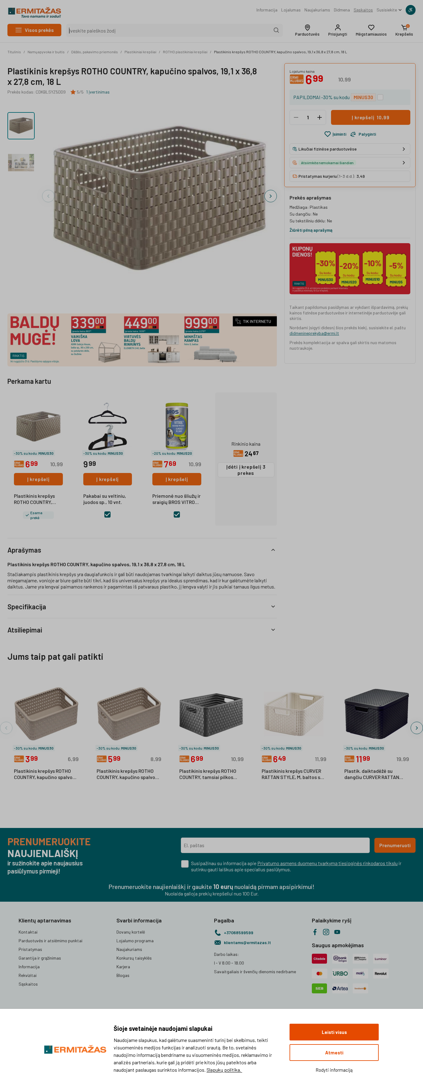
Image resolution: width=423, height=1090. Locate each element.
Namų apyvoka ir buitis (46, 52)
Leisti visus (334, 1032)
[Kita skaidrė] (270, 196)
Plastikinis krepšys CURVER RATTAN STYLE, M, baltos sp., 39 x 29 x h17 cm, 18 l (293, 774)
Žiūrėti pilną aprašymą (311, 230)
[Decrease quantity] (296, 117)
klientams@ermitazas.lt (247, 942)
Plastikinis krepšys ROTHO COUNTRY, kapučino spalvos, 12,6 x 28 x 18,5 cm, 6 (45, 774)
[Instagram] (326, 932)
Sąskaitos (363, 9)
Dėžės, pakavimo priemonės (94, 52)
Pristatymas (30, 949)
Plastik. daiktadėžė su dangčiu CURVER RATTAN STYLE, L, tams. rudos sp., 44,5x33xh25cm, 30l (372, 774)
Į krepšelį (38, 479)
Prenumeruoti (395, 845)
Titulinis (14, 52)
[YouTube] (337, 932)
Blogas (122, 975)
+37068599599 (238, 932)
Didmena (342, 9)
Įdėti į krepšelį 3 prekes (245, 470)
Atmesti (334, 1052)
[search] (276, 30)
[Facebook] (315, 932)
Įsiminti (339, 134)
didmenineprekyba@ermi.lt (314, 333)
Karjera (123, 966)
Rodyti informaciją (334, 1070)
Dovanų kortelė (130, 932)
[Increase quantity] (319, 117)
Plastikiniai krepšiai (140, 52)
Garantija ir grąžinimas (40, 958)
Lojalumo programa (135, 940)
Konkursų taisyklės (134, 958)
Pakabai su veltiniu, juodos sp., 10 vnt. (104, 499)
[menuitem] (266, 10)
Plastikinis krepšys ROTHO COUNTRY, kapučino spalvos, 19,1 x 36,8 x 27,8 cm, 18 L (280, 52)
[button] (307, 30)
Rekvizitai (28, 975)
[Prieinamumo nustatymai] (411, 10)
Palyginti (367, 134)
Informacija (266, 9)
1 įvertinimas (98, 91)
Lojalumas (291, 9)
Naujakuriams (317, 9)
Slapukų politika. (224, 1070)
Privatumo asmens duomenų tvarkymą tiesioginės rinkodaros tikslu (327, 863)
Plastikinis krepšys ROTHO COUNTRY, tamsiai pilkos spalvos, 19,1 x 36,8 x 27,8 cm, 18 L (210, 774)
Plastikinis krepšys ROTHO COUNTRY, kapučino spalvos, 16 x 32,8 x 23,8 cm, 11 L (128, 774)
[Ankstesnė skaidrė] (48, 196)
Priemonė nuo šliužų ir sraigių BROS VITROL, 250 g (176, 499)
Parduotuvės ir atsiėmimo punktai (50, 940)
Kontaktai (28, 932)
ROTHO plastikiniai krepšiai (185, 52)
